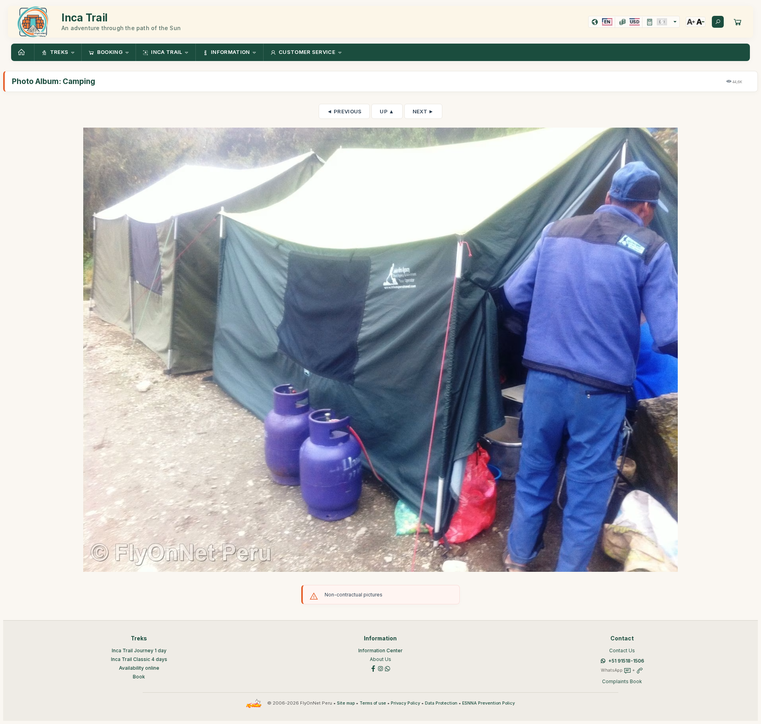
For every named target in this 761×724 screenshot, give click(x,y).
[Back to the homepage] (22, 52)
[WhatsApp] (387, 668)
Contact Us (622, 650)
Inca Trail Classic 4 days (139, 659)
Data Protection (441, 703)
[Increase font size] (691, 22)
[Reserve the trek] (737, 22)
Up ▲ (387, 111)
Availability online (139, 668)
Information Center (380, 650)
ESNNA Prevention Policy (488, 703)
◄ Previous (344, 111)
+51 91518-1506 (626, 661)
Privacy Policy (405, 703)
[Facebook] (373, 668)
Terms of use (372, 703)
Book (139, 677)
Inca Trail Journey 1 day (139, 650)
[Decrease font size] (700, 22)
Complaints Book (622, 681)
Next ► (423, 111)
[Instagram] (380, 668)
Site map (346, 703)
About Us (380, 659)
